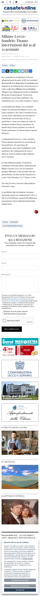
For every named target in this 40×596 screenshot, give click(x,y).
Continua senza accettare (20, 580)
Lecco (5, 65)
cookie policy (28, 559)
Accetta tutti (20, 590)
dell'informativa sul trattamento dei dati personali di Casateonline (18, 300)
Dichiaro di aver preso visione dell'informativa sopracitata (16, 312)
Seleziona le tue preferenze (20, 586)
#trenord (14, 222)
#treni (5, 222)
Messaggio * (6, 274)
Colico (12, 65)
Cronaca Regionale (10, 54)
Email (4, 263)
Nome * (5, 252)
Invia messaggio (11, 329)
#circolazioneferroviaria (12, 226)
